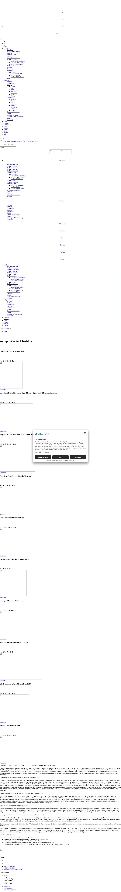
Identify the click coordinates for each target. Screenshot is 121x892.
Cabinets (9, 53)
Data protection (8, 888)
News (5, 121)
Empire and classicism (13, 112)
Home (5, 46)
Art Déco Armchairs (12, 166)
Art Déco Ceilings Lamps (18, 61)
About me (6, 124)
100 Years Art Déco (12, 164)
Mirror (12, 89)
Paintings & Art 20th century (15, 116)
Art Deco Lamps (11, 59)
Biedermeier (10, 97)
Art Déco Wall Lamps (17, 64)
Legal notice (7, 886)
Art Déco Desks (15, 75)
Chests (9, 56)
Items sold (10, 120)
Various (9, 78)
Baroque (9, 85)
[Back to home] (60, 34)
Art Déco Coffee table (17, 73)
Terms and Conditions (10, 889)
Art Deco (62, 160)
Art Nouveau (10, 83)
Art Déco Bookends (12, 171)
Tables (12, 94)
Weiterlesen (3, 389)
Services (6, 128)
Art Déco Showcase (12, 182)
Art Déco (6, 48)
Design (9, 213)
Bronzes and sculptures (13, 51)
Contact (6, 126)
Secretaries (10, 69)
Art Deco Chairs (11, 54)
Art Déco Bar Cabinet (13, 168)
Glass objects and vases (13, 58)
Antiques (6, 80)
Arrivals (9, 81)
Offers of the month (12, 115)
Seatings (13, 105)
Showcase (10, 70)
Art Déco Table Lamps (17, 62)
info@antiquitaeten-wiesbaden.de (12, 141)
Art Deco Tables (11, 72)
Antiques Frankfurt (5, 328)
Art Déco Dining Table (17, 77)
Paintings (9, 67)
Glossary (6, 123)
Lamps (9, 113)
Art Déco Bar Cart (12, 169)
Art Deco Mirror (11, 66)
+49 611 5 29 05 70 (32, 141)
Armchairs (10, 50)
